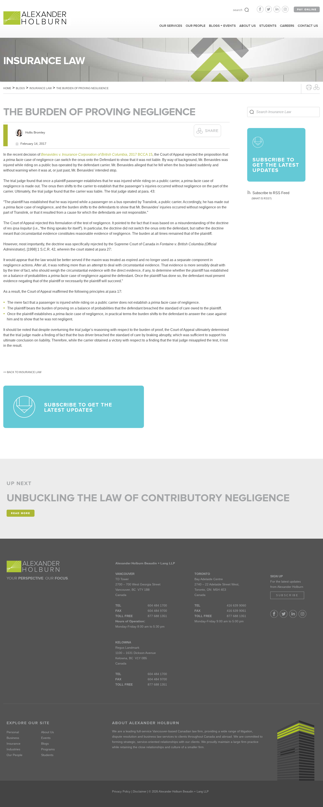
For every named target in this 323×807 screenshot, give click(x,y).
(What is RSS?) (262, 198)
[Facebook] (261, 11)
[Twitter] (269, 11)
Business (13, 738)
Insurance (13, 743)
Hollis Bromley (35, 132)
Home (7, 88)
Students (47, 755)
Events (46, 738)
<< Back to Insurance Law (22, 372)
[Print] (309, 87)
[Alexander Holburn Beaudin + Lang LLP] (37, 18)
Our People (14, 755)
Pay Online (306, 9)
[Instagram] (285, 11)
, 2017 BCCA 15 (96, 154)
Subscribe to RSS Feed (270, 193)
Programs (48, 749)
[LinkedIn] (278, 11)
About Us (47, 732)
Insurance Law (40, 88)
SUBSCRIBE (287, 595)
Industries (13, 749)
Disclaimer (139, 791)
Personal (13, 732)
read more (20, 513)
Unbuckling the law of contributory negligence (148, 498)
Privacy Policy (121, 791)
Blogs (20, 88)
